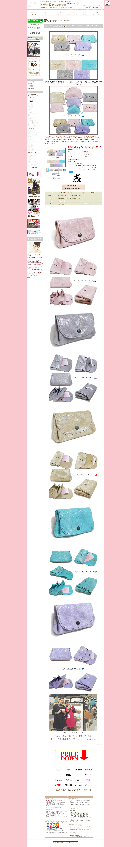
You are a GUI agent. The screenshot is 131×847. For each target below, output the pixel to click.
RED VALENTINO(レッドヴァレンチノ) (33, 134)
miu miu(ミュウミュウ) (31, 113)
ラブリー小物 (53, 21)
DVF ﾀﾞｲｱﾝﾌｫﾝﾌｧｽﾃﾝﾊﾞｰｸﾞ (33, 151)
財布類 (34, 14)
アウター (71, 12)
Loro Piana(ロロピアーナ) (31, 119)
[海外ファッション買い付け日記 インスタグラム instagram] (31, 33)
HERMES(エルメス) (30, 107)
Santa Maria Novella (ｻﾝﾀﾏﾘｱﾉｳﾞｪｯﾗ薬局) (32, 166)
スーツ (84, 12)
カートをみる (70, 9)
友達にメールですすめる (88, 169)
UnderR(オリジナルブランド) (33, 163)
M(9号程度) (30, 85)
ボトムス (59, 12)
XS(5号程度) (31, 81)
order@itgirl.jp (76, 835)
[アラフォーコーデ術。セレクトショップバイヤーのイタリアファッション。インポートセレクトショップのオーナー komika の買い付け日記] (33, 56)
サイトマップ (101, 9)
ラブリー (47, 21)
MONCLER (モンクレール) (31, 139)
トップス (46, 12)
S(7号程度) (30, 83)
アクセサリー (59, 14)
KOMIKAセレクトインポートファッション (33, 95)
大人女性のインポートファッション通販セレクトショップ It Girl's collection (55, 1)
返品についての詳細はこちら (90, 165)
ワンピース (34, 12)
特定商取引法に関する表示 (72, 841)
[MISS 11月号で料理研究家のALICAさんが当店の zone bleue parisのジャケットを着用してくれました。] (33, 217)
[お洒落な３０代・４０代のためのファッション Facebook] (35, 33)
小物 (46, 14)
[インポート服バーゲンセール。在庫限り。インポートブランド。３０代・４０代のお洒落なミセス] (73, 761)
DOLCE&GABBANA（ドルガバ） (32, 128)
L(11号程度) (30, 86)
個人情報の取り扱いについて (59, 841)
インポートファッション (50, 20)
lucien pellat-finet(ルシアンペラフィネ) (33, 122)
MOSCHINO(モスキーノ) (31, 145)
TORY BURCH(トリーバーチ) (31, 148)
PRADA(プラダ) (30, 110)
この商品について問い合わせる (90, 167)
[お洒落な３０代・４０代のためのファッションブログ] (37, 33)
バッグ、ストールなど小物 (63, 20)
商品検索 (30, 37)
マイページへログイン (79, 9)
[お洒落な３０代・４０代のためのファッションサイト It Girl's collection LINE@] (39, 33)
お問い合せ (94, 9)
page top (99, 744)
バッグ (97, 12)
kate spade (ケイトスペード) (32, 154)
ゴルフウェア (71, 14)
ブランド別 (96, 14)
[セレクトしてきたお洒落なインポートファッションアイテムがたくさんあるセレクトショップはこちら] (73, 189)
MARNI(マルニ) (30, 130)
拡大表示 (57, 178)
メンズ (84, 14)
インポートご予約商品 (30, 101)
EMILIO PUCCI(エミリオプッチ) (32, 124)
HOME (45, 19)
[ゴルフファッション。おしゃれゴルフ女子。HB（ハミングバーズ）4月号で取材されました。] (33, 196)
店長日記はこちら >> (32, 275)
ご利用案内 (88, 9)
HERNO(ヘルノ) (30, 143)
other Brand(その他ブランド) (32, 160)
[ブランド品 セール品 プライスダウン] (33, 176)
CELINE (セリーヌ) (30, 157)
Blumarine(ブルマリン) (31, 136)
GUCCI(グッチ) (30, 116)
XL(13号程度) (31, 88)
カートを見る (107, 3)
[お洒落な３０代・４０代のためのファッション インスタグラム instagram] (33, 33)
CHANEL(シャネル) (30, 104)
